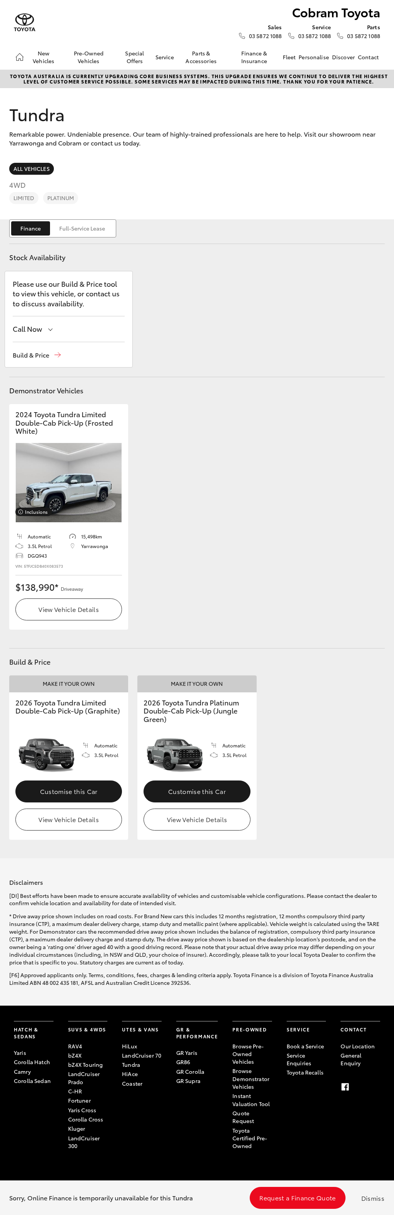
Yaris (20, 1052)
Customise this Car (69, 791)
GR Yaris (186, 1052)
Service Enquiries (299, 1059)
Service (164, 57)
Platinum (60, 198)
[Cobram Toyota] (24, 22)
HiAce (130, 1074)
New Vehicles (43, 57)
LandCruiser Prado (84, 1077)
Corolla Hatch (32, 1062)
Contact (368, 57)
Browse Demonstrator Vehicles (250, 1078)
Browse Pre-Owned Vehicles (248, 1054)
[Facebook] (345, 1086)
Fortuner (79, 1100)
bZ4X (75, 1055)
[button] (37, 355)
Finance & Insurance (254, 57)
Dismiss (372, 1197)
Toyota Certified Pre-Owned (249, 1138)
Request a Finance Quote (297, 1197)
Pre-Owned (249, 1029)
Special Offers (134, 57)
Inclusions (36, 511)
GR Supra (188, 1081)
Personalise (314, 57)
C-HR (75, 1091)
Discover (343, 57)
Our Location (358, 1046)
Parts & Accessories (201, 57)
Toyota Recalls (305, 1072)
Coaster (132, 1083)
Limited (23, 198)
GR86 (183, 1062)
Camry (22, 1071)
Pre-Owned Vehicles (89, 57)
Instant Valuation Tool (251, 1099)
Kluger (76, 1128)
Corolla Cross (86, 1119)
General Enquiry (351, 1059)
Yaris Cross (82, 1110)
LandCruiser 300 (84, 1142)
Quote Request (243, 1117)
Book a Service (305, 1046)
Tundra (131, 1064)
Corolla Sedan (32, 1081)
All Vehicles (31, 168)
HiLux (129, 1046)
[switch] (62, 228)
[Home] (19, 56)
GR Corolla (190, 1071)
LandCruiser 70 (141, 1055)
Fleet (289, 57)
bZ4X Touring (85, 1064)
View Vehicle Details (68, 609)
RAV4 (75, 1046)
